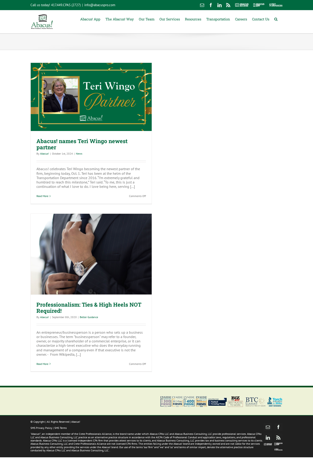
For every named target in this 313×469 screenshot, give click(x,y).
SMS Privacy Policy (41, 428)
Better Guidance (89, 317)
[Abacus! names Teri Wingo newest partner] (91, 97)
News (79, 153)
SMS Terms (60, 428)
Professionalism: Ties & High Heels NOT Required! (88, 307)
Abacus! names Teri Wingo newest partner (82, 144)
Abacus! (44, 153)
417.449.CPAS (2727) (66, 5)
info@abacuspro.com (99, 5)
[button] (275, 18)
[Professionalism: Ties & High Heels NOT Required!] (91, 254)
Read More (42, 196)
